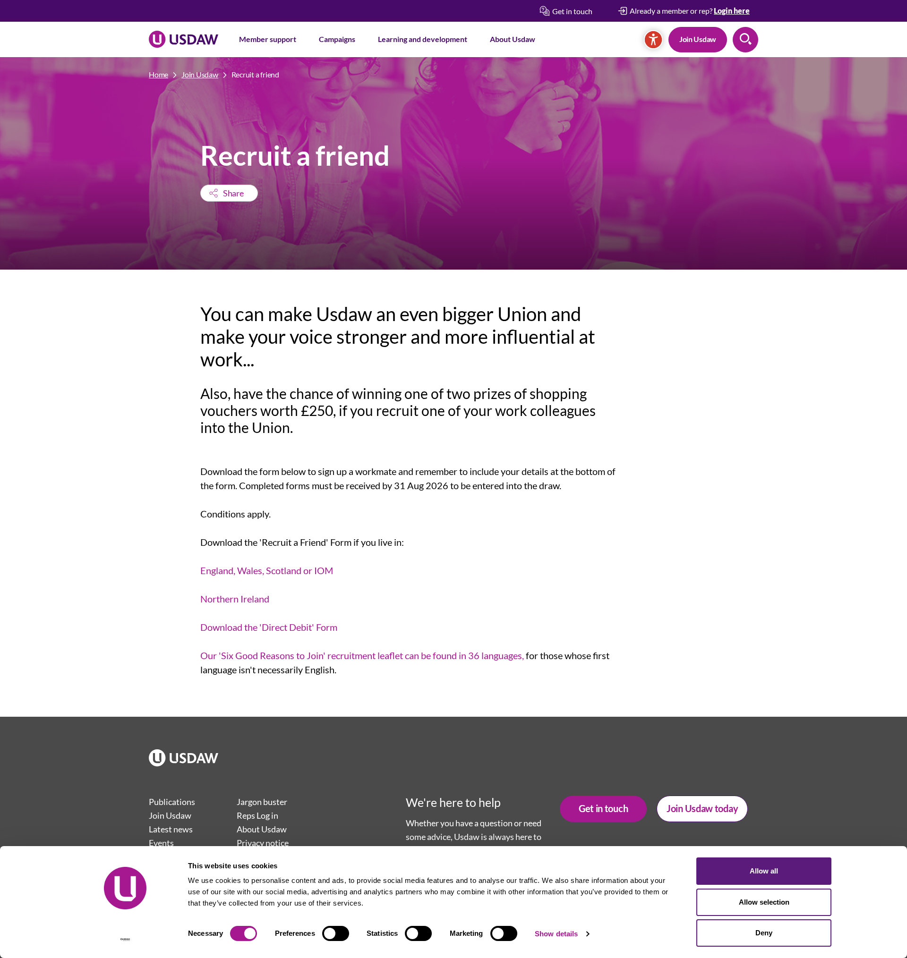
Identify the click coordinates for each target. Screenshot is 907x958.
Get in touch (603, 808)
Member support (267, 38)
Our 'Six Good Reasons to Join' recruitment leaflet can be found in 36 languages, (362, 655)
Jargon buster (262, 802)
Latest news (171, 829)
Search (745, 39)
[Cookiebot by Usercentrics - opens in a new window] (125, 940)
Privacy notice (263, 843)
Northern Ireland (234, 598)
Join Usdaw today (702, 808)
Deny (763, 933)
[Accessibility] (653, 39)
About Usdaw (512, 38)
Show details (556, 934)
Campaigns (337, 38)
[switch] (335, 933)
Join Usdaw (697, 38)
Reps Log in (257, 815)
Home (158, 74)
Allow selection (764, 902)
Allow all (764, 871)
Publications (172, 802)
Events (161, 843)
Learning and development (422, 38)
